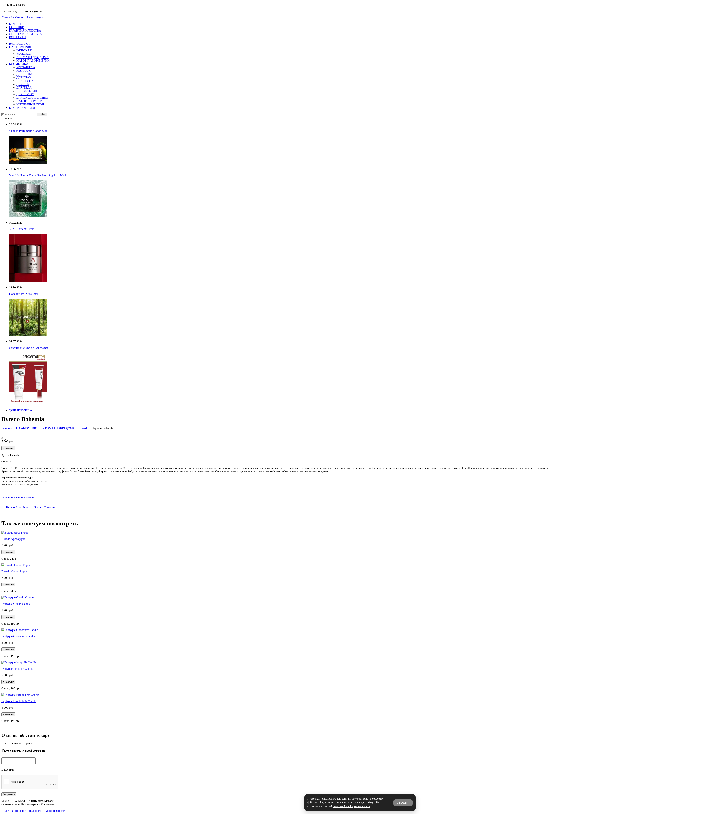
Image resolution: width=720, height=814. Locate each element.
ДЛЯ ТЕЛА (24, 87)
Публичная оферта (55, 810)
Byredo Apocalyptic (13, 539)
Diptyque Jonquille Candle (17, 668)
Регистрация (35, 17)
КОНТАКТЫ (17, 37)
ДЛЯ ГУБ (22, 84)
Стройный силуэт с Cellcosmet (28, 347)
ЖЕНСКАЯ (24, 50)
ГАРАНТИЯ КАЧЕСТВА (25, 30)
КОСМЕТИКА (18, 63)
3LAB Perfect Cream (21, 229)
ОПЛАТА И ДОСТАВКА (25, 33)
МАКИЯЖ (23, 70)
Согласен (403, 802)
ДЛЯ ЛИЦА (24, 74)
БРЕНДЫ (15, 23)
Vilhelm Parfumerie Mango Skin (28, 130)
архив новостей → (21, 410)
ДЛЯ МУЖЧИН (26, 90)
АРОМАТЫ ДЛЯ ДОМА (32, 57)
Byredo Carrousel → (47, 507)
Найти (41, 114)
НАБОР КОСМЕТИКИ (31, 101)
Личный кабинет (12, 17)
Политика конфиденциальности (22, 810)
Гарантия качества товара (18, 497)
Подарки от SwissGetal (23, 293)
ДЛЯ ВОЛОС (25, 94)
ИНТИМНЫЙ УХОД (30, 104)
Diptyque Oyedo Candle (16, 603)
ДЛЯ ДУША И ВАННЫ (32, 97)
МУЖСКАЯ (24, 53)
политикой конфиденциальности (351, 806)
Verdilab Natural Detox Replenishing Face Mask (38, 175)
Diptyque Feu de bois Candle (19, 701)
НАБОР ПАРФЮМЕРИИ (33, 60)
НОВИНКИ (16, 27)
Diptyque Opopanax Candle (18, 636)
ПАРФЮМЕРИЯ (20, 47)
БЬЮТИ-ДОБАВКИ (22, 107)
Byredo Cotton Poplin (15, 571)
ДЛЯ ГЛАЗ (23, 77)
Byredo (84, 428)
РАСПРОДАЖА (19, 43)
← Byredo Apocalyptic (16, 507)
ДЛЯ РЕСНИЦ (26, 80)
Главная (7, 428)
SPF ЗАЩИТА (25, 67)
